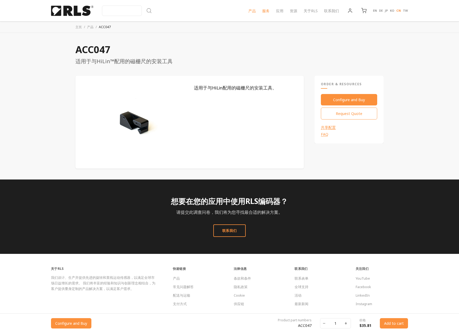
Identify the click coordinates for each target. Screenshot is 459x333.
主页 (78, 27)
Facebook (363, 286)
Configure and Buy (349, 99)
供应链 (239, 303)
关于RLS (311, 10)
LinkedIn (363, 295)
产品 (252, 10)
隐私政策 (241, 286)
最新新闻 (301, 303)
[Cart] (364, 10)
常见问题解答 (183, 286)
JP (386, 10)
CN (398, 10)
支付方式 (180, 303)
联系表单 (301, 278)
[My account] (350, 10)
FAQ (324, 134)
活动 (298, 295)
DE (381, 10)
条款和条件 (242, 278)
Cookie (239, 295)
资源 (293, 10)
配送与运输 (181, 295)
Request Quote (349, 113)
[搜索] (127, 11)
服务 (266, 10)
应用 (279, 10)
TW (405, 10)
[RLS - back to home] (72, 10)
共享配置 (328, 127)
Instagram (364, 303)
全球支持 (301, 286)
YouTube (363, 278)
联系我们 (331, 10)
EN (375, 10)
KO (392, 10)
